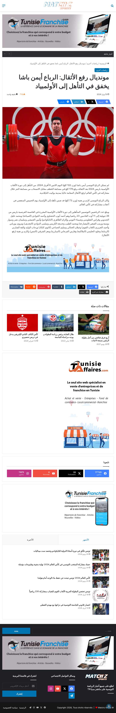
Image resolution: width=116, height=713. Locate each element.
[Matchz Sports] (58, 5)
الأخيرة (30, 539)
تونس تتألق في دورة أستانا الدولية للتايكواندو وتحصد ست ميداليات (62, 551)
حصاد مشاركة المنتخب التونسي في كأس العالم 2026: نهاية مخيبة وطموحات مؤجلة (54, 564)
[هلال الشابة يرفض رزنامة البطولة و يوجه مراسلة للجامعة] (57, 322)
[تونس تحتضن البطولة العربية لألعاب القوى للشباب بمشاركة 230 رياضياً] (100, 595)
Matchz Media (104, 707)
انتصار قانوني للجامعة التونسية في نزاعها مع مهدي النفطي (65, 605)
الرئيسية (103, 63)
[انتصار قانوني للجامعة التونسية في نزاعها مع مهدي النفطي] (100, 609)
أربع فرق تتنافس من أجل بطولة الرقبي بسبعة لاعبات (95, 339)
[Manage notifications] (108, 706)
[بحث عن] (112, 6)
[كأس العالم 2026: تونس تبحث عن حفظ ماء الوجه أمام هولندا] (100, 582)
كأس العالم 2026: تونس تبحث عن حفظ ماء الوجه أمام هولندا (64, 578)
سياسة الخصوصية (10, 707)
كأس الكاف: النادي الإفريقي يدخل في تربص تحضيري (23, 335)
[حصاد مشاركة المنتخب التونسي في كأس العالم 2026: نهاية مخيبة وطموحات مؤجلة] (100, 568)
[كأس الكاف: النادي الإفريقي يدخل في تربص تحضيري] (22, 323)
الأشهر (86, 539)
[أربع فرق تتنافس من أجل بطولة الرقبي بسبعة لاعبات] (93, 324)
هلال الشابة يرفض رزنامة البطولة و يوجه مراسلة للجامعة (59, 335)
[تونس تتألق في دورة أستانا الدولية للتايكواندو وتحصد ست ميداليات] (100, 555)
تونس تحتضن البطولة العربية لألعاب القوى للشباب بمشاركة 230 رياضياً (71, 54)
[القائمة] (3, 6)
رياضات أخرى (92, 63)
